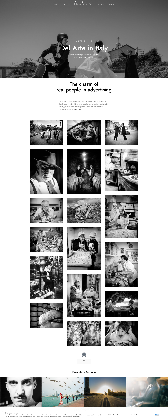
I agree (157, 414)
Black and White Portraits (21, 403)
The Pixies (63, 403)
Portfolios (65, 5)
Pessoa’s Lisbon (147, 403)
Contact (111, 5)
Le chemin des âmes (105, 403)
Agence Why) (76, 109)
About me (101, 5)
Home (56, 5)
